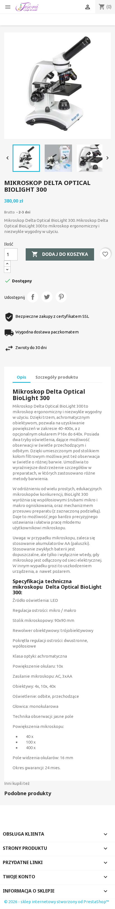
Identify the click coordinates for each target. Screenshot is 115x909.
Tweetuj (46, 296)
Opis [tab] (21, 377)
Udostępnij (32, 296)
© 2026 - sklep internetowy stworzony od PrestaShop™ (56, 901)
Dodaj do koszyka (60, 254)
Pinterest (61, 296)
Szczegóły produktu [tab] (56, 377)
